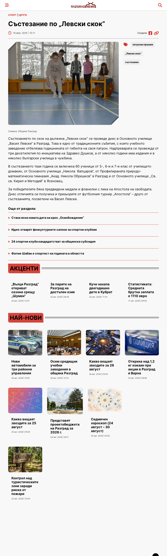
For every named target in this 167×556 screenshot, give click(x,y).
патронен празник (143, 44)
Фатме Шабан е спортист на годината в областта (47, 253)
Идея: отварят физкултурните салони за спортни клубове (54, 229)
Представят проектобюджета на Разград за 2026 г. (65, 426)
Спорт (12, 15)
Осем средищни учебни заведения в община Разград (64, 367)
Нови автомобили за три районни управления (23, 367)
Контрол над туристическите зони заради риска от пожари (24, 486)
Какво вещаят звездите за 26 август (101, 365)
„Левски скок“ (133, 53)
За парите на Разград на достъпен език (62, 288)
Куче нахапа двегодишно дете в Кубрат (100, 288)
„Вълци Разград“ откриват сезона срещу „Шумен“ (25, 290)
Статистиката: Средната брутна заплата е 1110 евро (141, 290)
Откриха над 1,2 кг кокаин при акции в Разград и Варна (141, 367)
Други (23, 15)
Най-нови (26, 317)
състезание (132, 62)
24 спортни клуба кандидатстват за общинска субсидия (53, 241)
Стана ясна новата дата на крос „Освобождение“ (47, 217)
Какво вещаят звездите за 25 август (23, 423)
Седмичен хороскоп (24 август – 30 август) (102, 425)
